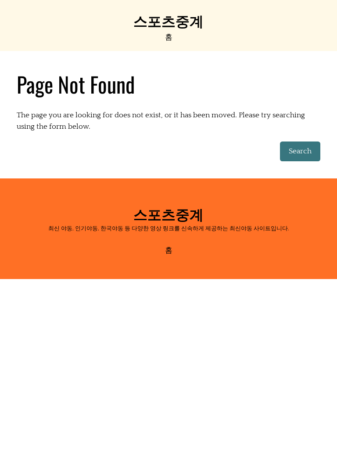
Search (300, 151)
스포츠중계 (168, 19)
